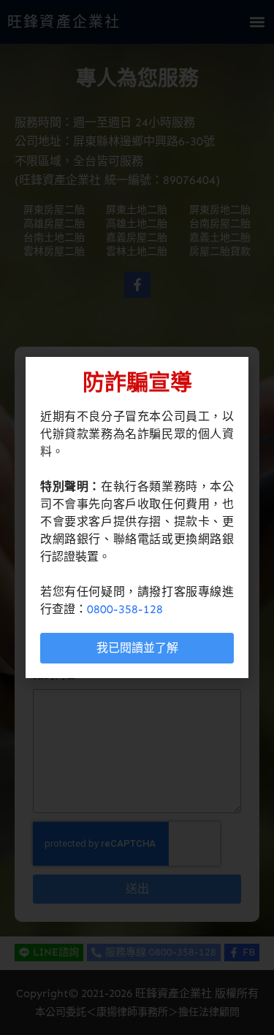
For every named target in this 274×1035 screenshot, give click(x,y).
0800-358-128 (125, 609)
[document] (137, 517)
